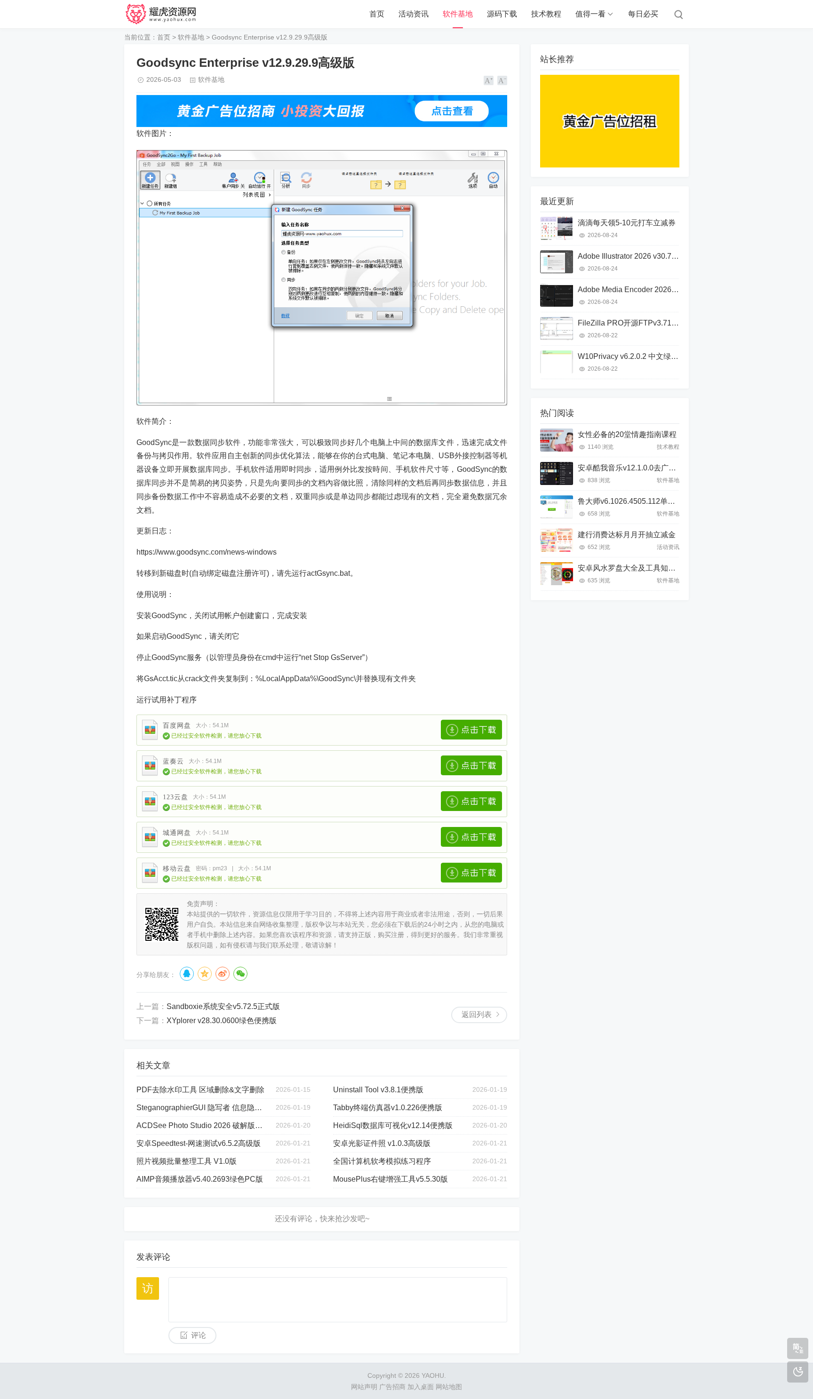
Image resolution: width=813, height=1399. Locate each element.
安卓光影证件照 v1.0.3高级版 (381, 1143)
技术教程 (546, 14)
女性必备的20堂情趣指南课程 (627, 434)
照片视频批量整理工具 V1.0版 (186, 1161)
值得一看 (590, 14)
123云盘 (175, 797)
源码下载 (502, 14)
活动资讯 (414, 14)
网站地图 (449, 1387)
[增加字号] (489, 80)
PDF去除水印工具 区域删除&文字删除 (200, 1090)
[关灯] (797, 1372)
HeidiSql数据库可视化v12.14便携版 (393, 1125)
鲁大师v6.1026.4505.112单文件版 (634, 501)
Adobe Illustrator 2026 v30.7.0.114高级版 (646, 256)
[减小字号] (502, 80)
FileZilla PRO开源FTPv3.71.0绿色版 (639, 323)
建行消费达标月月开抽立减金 (627, 535)
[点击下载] (471, 729)
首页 (376, 14)
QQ (187, 974)
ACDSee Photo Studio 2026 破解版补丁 (201, 1125)
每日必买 (643, 14)
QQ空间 (205, 974)
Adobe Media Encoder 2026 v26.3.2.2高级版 (652, 290)
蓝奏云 (173, 761)
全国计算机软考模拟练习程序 (382, 1161)
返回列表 (477, 1014)
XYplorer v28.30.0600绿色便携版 (222, 1021)
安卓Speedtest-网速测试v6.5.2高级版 (198, 1143)
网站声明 (364, 1387)
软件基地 (458, 14)
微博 (222, 974)
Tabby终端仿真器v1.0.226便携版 (387, 1108)
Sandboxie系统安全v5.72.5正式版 (223, 1006)
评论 (198, 1335)
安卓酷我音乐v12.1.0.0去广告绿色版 (638, 468)
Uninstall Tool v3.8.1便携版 (378, 1090)
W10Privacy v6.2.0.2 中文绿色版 (632, 356)
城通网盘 (177, 832)
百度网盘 (177, 725)
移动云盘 (177, 868)
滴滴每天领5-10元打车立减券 (627, 223)
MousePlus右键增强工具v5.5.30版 (390, 1179)
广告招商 (392, 1387)
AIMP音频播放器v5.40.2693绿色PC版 (199, 1179)
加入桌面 (420, 1387)
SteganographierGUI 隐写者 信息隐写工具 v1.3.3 (201, 1108)
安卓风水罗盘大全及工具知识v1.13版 (639, 568)
